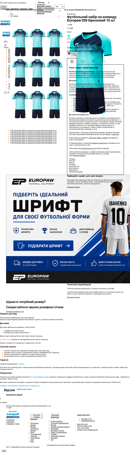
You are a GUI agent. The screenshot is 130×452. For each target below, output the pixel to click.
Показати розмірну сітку (15, 311)
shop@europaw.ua (88, 421)
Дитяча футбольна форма (34, 429)
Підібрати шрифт (73, 187)
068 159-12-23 (82, 424)
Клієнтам (55, 415)
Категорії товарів (36, 416)
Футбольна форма (34, 424)
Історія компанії (56, 421)
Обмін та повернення (45, 8)
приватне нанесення (99, 143)
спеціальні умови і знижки (98, 138)
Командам (54, 428)
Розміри (40, 10)
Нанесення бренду (44, 11)
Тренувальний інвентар (35, 435)
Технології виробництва (60, 423)
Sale (32, 441)
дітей (108, 134)
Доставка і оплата (44, 6)
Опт (52, 439)
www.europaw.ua (79, 155)
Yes (3, 451)
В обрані (73, 53)
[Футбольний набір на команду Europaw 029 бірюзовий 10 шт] (33, 130)
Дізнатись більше (73, 297)
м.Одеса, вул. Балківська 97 (87, 429)
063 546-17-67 (86, 419)
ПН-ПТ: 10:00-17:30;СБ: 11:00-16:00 (84, 427)
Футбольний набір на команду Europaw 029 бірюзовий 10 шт (74, 10)
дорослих (115, 134)
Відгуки (53, 425)
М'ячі (32, 432)
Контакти (54, 438)
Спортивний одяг (35, 439)
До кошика (74, 56)
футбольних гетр (88, 148)
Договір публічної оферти (60, 427)
